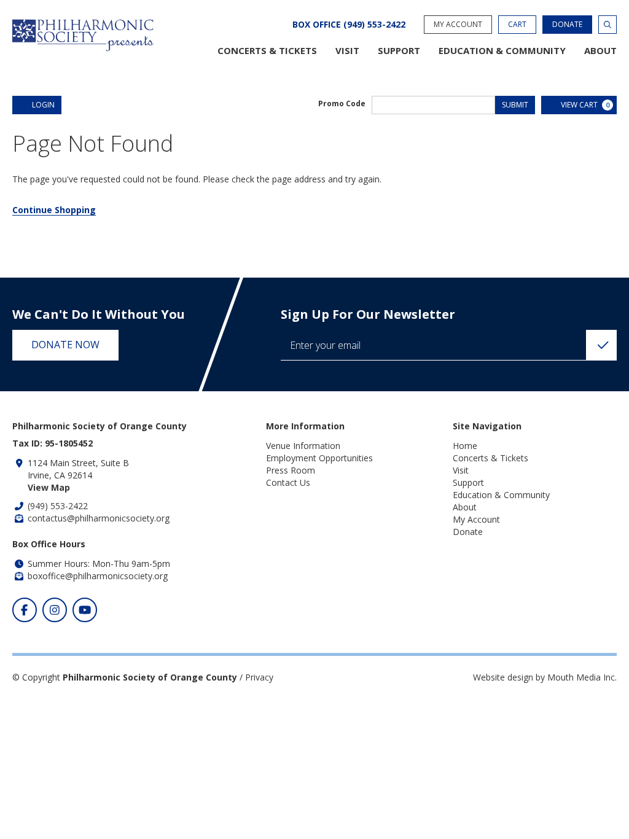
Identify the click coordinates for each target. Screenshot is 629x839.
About (600, 50)
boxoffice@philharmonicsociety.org (98, 576)
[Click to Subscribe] (601, 345)
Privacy (259, 677)
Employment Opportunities (319, 458)
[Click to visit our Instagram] (54, 610)
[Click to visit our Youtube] (84, 610)
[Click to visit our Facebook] (24, 610)
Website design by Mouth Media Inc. (545, 677)
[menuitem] (267, 50)
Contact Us (288, 482)
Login (43, 105)
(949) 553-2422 (58, 506)
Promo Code (341, 103)
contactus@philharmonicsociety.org (99, 518)
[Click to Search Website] (607, 24)
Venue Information (303, 445)
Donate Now (65, 344)
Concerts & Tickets (267, 50)
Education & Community (502, 50)
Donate (567, 24)
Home (465, 445)
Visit (347, 50)
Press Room (290, 470)
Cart (517, 24)
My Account (458, 24)
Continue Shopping (54, 210)
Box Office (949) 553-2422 (348, 24)
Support (399, 50)
